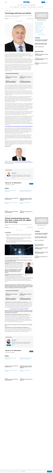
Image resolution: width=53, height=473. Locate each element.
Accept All (49, 471)
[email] (21, 21)
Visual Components (24, 257)
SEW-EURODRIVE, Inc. (38, 29)
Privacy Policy (23, 471)
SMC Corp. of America (38, 30)
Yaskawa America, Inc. (38, 32)
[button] (5, 2)
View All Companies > (41, 34)
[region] (26, 471)
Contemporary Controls (38, 24)
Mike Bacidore (7, 227)
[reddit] (20, 21)
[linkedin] (17, 21)
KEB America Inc (37, 25)
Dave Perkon (7, 18)
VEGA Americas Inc (38, 31)
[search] (6, 2)
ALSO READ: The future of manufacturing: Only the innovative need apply (19, 126)
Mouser (36, 28)
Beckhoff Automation (38, 23)
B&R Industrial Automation (38, 22)
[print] (32, 21)
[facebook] (16, 21)
